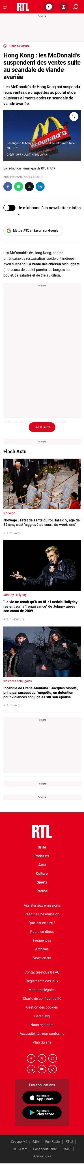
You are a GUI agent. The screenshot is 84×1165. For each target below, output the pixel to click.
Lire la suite (42, 427)
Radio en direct (42, 932)
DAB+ (66, 1149)
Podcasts (41, 856)
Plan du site (42, 1042)
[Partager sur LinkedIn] (40, 186)
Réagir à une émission (41, 914)
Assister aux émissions (42, 905)
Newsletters (42, 958)
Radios (42, 891)
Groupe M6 (19, 1142)
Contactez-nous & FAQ (42, 972)
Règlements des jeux (42, 981)
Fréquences (42, 940)
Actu (42, 865)
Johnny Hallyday (15, 594)
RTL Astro (20, 1149)
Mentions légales (41, 990)
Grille (42, 847)
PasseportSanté (45, 1149)
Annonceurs (42, 1156)
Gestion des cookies (42, 1007)
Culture (42, 873)
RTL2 (69, 1142)
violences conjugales (17, 681)
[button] (48, 7)
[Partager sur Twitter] (29, 186)
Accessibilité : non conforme (42, 1033)
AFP (53, 168)
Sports (42, 882)
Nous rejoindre (41, 1025)
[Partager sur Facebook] (7, 186)
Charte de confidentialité (42, 998)
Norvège (9, 513)
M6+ (36, 1142)
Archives (42, 949)
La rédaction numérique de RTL (25, 168)
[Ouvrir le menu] (5, 6)
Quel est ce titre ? (41, 923)
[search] (75, 7)
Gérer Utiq (42, 1016)
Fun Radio (52, 1142)
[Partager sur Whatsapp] (18, 186)
